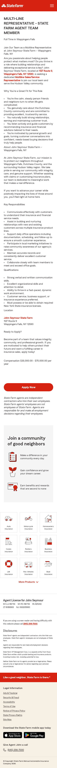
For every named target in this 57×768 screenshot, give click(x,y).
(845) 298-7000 (30, 624)
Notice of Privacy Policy (14, 711)
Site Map (7, 720)
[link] (14, 6)
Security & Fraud (11, 697)
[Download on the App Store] (12, 735)
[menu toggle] (52, 5)
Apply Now (28, 387)
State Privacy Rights (12, 715)
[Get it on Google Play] (34, 735)
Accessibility (9, 702)
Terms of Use (9, 706)
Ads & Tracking (10, 693)
